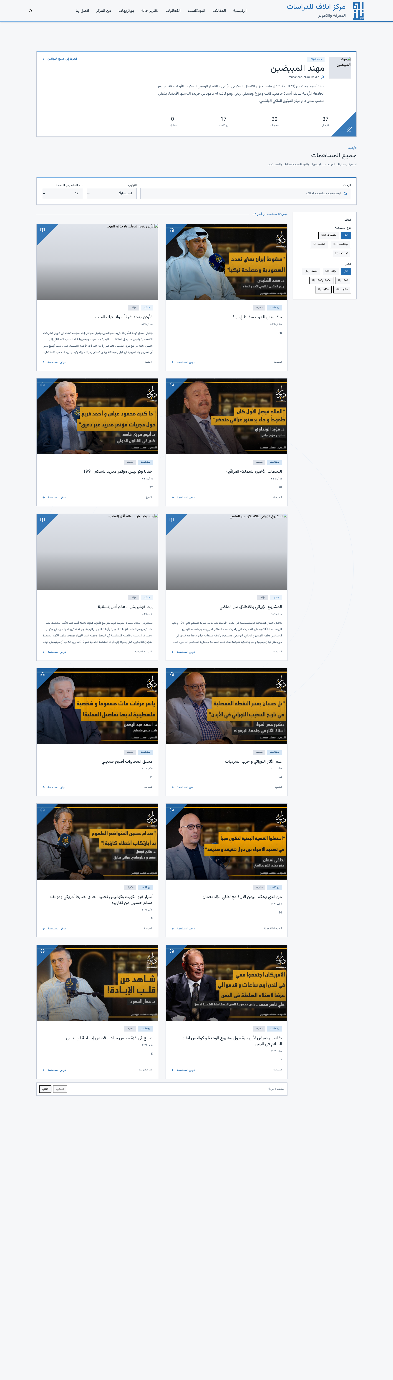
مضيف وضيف (321, 280)
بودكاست (340, 244)
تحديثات (341, 253)
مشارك (342, 289)
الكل (346, 235)
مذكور (323, 289)
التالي (45, 1089)
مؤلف (330, 271)
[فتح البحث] (30, 11)
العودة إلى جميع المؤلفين (62, 59)
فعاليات (319, 244)
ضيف (343, 280)
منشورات (328, 235)
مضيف (311, 271)
